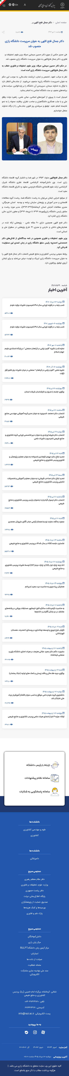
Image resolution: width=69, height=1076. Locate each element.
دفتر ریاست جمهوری (35, 890)
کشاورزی (34, 835)
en (16, 5)
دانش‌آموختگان (34, 936)
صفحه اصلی (61, 22)
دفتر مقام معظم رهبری (34, 879)
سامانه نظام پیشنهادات (37, 778)
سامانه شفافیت (34, 965)
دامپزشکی (34, 858)
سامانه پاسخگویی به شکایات (34, 791)
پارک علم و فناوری (34, 913)
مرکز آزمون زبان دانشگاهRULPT (34, 948)
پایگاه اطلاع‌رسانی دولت (34, 896)
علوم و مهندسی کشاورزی (34, 829)
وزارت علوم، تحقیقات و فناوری (34, 885)
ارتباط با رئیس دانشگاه (38, 765)
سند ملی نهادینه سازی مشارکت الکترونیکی (34, 972)
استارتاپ (34, 954)
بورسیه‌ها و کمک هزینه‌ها (35, 908)
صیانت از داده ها (34, 959)
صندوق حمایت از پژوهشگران (34, 902)
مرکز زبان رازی (34, 942)
